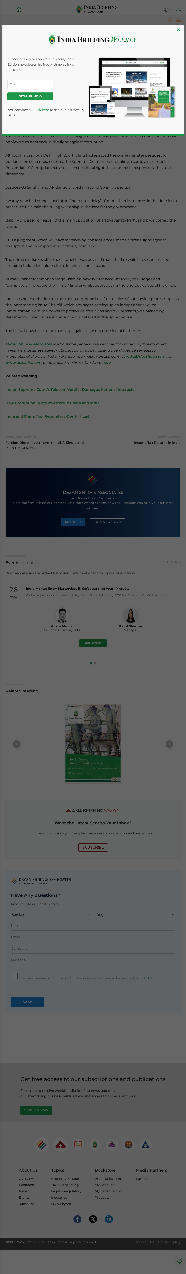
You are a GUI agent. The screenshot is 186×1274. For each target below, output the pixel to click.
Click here (41, 110)
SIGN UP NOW (30, 96)
